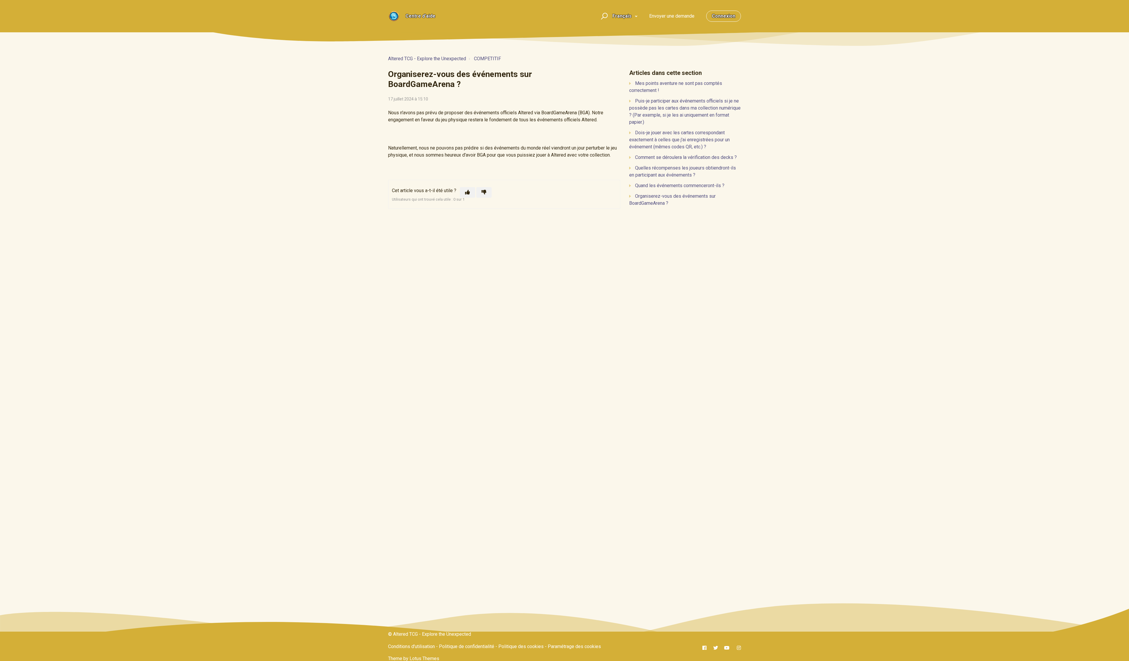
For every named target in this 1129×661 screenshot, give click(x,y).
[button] (603, 16)
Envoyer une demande (671, 16)
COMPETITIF (487, 58)
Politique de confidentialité (466, 646)
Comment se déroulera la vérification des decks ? (686, 157)
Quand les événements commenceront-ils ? (679, 185)
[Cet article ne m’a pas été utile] (484, 192)
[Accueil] (394, 16)
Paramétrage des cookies (574, 646)
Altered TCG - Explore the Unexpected (427, 58)
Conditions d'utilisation (411, 646)
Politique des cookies (521, 646)
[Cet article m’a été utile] (467, 192)
